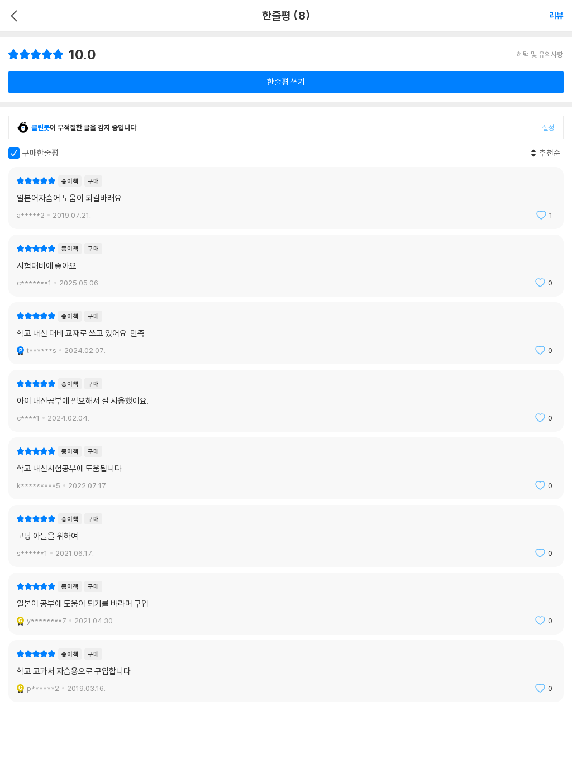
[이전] (12, 16)
